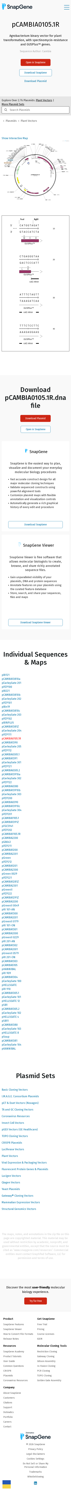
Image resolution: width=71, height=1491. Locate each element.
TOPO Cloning (44, 1375)
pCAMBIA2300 (10, 869)
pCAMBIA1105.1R (11, 834)
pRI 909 (6, 973)
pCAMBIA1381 (9, 1040)
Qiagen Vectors (11, 1182)
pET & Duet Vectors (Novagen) (20, 1103)
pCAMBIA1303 (10, 961)
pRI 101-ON (8, 925)
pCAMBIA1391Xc (11, 806)
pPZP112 (7, 750)
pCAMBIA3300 (10, 933)
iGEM (39, 1338)
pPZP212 (7, 861)
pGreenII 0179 (10, 921)
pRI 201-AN (8, 941)
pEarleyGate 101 (11, 997)
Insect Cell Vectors (13, 1122)
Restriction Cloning (47, 1351)
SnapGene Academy (13, 1351)
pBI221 (6, 690)
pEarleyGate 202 (11, 698)
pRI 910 (6, 989)
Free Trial (42, 1324)
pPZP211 (7, 845)
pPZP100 (7, 686)
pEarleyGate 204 (11, 730)
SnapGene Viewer (12, 1329)
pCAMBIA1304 (10, 977)
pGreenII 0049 (10, 905)
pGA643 (6, 841)
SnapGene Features (13, 1324)
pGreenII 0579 (10, 953)
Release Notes (11, 1338)
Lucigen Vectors (11, 1175)
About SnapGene (12, 1393)
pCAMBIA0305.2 (11, 770)
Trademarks (35, 1471)
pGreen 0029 (9, 873)
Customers (9, 1397)
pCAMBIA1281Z (10, 881)
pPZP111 (6, 734)
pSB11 (5, 1020)
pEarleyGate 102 (11, 1012)
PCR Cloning (43, 1370)
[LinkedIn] (35, 1483)
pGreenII (7, 889)
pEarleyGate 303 (11, 794)
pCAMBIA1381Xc (11, 710)
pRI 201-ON (8, 957)
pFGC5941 (7, 826)
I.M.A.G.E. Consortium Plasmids (20, 1096)
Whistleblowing (35, 1476)
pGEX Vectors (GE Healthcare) (20, 1129)
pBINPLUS (8, 722)
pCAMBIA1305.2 (10, 1008)
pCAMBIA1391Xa (11, 774)
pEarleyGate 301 (11, 762)
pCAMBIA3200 (10, 901)
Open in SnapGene (35, 62)
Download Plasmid (35, 81)
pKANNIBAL (9, 1048)
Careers (7, 1421)
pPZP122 (7, 782)
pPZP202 (7, 830)
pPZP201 (7, 814)
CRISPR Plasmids (12, 1142)
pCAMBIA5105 (10, 965)
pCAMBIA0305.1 (10, 754)
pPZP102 (7, 718)
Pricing (40, 1329)
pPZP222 (7, 893)
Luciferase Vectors (13, 1149)
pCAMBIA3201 (10, 917)
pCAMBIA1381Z (10, 726)
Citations (7, 1402)
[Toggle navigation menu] (66, 7)
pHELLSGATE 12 (11, 1001)
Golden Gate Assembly (49, 1380)
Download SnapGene (35, 72)
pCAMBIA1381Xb (11, 694)
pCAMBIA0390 (10, 802)
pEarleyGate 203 (11, 714)
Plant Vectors (10, 1156)
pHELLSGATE (9, 985)
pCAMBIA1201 (9, 865)
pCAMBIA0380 (10, 786)
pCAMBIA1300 (10, 913)
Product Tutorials (12, 1356)
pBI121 (5, 675)
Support (7, 1407)
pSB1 (4, 1004)
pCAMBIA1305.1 (10, 993)
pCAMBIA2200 (10, 838)
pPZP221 (7, 877)
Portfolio (8, 1417)
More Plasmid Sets (13, 104)
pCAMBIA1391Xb (11, 790)
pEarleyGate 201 (11, 682)
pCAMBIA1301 (9, 929)
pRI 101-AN (8, 909)
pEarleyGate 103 (11, 1028)
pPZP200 (7, 798)
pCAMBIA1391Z (10, 822)
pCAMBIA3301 (10, 949)
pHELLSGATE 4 (10, 1016)
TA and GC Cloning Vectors (17, 1109)
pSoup (5, 1036)
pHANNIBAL (9, 969)
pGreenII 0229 (10, 937)
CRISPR (7, 1370)
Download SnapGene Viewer (35, 622)
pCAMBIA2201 (10, 853)
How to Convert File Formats (18, 1334)
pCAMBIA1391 (9, 758)
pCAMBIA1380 (10, 1024)
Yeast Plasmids (11, 1189)
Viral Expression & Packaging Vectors (24, 1162)
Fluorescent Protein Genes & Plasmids (25, 1169)
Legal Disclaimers (35, 1454)
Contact (7, 1426)
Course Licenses (45, 1334)
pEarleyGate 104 (11, 1044)
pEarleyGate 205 (11, 746)
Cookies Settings (35, 1458)
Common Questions (13, 1366)
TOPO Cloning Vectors (15, 1136)
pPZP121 (7, 766)
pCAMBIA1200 (10, 849)
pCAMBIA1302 (10, 945)
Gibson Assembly (46, 1361)
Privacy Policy (35, 1449)
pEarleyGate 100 (11, 981)
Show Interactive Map (15, 138)
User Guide (9, 1361)
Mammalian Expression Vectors (21, 1202)
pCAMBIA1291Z (10, 897)
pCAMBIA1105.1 (10, 818)
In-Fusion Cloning (46, 1366)
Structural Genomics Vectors (19, 1209)
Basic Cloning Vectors (15, 1089)
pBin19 (6, 706)
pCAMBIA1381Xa (11, 678)
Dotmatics (8, 1412)
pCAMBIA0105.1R (11, 738)
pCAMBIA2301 (10, 885)
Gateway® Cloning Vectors (17, 1195)
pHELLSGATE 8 (10, 1032)
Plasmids (11, 120)
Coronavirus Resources (16, 1116)
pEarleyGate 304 (11, 810)
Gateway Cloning (45, 1356)
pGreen (6, 857)
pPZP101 (7, 702)
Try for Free (35, 1300)
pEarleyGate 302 (11, 778)
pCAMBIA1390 (10, 742)
